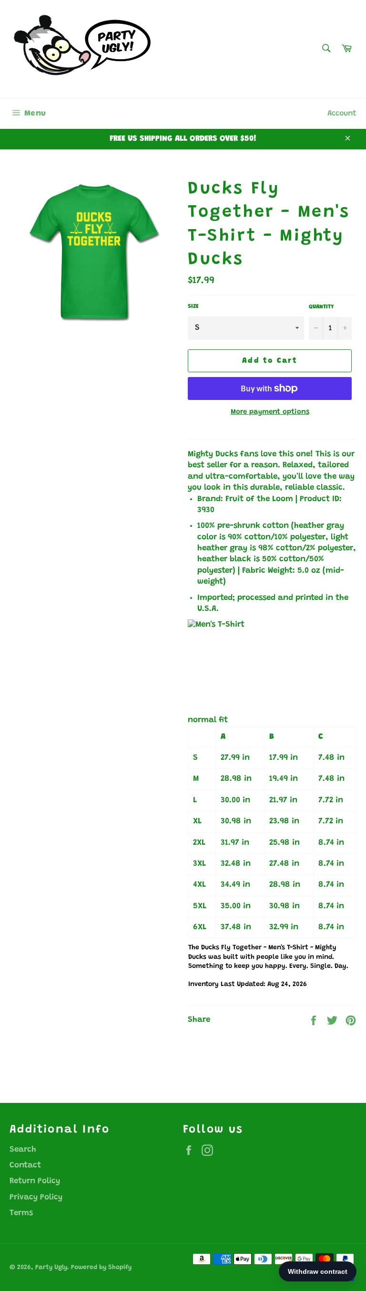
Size (193, 306)
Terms (21, 1213)
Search (23, 1150)
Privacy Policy (36, 1198)
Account (341, 113)
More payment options (270, 412)
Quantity (321, 307)
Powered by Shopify (101, 1267)
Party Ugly (51, 1267)
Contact (25, 1166)
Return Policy (35, 1181)
